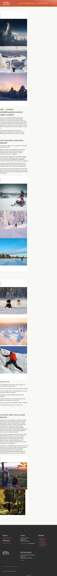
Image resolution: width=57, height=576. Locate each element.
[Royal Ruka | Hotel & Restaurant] (7, 3)
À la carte (42, 541)
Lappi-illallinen (43, 542)
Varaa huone (42, 538)
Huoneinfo (42, 545)
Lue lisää (22, 560)
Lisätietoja (28, 575)
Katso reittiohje (24, 543)
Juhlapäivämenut (43, 544)
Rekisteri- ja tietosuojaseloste (7, 566)
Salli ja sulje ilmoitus (5, 573)
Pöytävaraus (42, 539)
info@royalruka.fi (7, 543)
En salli (11, 573)
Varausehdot (15, 566)
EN (53, 3)
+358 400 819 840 (7, 538)
